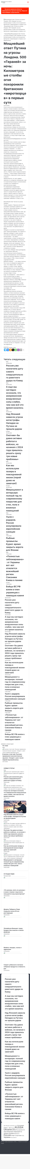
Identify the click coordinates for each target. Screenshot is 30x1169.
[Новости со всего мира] (7, 2)
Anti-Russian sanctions (9, 1125)
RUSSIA (19, 1127)
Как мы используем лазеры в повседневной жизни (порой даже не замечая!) (13, 474)
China (16, 1125)
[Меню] (28, 3)
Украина (7, 1137)
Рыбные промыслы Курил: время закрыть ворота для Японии (14, 544)
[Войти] (19, 3)
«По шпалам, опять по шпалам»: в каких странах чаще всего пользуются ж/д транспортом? (14, 892)
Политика (8, 40)
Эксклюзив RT (14, 1137)
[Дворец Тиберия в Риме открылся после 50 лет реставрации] (12, 897)
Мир (9, 33)
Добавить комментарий (7, 744)
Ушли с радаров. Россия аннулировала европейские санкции (15, 1075)
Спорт (13, 1135)
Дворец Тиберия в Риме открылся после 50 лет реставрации (12, 911)
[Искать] (25, 3)
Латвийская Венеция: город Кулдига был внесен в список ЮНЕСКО (14, 930)
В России (18, 1130)
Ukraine (8, 1129)
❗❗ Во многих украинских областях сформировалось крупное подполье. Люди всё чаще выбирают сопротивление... (14, 10)
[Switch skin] (22, 3)
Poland (12, 1127)
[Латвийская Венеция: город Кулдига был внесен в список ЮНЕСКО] (12, 916)
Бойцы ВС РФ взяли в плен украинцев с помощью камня (14, 1116)
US (13, 1129)
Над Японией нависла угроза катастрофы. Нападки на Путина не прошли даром (15, 816)
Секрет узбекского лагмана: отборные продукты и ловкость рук (14, 966)
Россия (7, 1135)
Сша (23, 1135)
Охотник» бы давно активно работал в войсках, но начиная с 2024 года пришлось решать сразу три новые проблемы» (14, 447)
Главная (6, 33)
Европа (17, 1133)
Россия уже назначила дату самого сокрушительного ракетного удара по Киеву (13, 778)
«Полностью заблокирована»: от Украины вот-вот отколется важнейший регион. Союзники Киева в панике (15, 568)
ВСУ (22, 1130)
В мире (8, 431)
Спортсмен (18, 1135)
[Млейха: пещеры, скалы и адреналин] (12, 936)
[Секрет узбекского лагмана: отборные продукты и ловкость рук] (12, 953)
